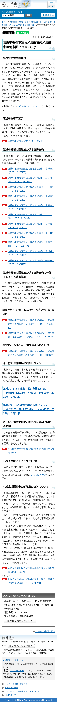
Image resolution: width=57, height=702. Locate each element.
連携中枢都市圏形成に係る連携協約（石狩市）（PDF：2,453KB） (31, 226)
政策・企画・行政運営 (28, 22)
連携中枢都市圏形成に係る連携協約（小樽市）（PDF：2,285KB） (31, 170)
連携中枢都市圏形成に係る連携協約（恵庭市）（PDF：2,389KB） (31, 207)
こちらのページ (38, 474)
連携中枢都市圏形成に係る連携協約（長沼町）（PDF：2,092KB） (31, 262)
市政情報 (13, 22)
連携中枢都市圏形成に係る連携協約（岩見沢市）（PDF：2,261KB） (30, 180)
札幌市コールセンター (14, 660)
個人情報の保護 (11, 688)
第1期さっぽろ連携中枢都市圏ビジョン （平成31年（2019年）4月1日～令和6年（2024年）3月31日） (28, 409)
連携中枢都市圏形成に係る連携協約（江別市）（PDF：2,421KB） (31, 189)
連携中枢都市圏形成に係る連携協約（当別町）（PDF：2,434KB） (31, 235)
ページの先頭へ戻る (45, 631)
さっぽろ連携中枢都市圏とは (21, 25)
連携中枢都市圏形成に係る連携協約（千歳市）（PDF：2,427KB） (31, 198)
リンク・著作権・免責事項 (16, 684)
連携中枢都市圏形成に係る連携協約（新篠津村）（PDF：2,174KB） (30, 244)
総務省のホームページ (30, 106)
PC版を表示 (48, 15)
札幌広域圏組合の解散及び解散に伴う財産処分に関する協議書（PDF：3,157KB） (31, 581)
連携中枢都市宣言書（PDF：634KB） (26, 141)
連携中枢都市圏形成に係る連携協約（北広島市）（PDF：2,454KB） (30, 216)
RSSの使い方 (10, 695)
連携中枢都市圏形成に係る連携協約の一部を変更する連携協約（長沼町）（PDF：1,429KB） (31, 335)
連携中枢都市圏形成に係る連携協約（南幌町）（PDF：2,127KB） (31, 253)
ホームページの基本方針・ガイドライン (22, 691)
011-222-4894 (17, 670)
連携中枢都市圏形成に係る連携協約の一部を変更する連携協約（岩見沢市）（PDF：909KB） (31, 353)
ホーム (4, 22)
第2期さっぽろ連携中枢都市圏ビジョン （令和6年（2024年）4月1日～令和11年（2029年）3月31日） (28, 392)
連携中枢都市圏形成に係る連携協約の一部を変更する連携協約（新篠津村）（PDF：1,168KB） (31, 324)
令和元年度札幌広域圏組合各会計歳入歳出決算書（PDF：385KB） (31, 570)
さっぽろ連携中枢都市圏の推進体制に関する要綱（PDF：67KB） (31, 451)
